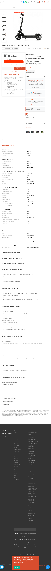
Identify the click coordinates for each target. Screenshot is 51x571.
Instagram (23, 554)
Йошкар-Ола (17, 469)
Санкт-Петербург (18, 443)
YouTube (30, 554)
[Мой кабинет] (34, 2)
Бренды (4, 436)
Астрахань (16, 460)
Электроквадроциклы (33, 441)
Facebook (20, 554)
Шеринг (30, 518)
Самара (16, 456)
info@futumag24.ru (26, 542)
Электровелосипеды (32, 432)
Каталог (4, 428)
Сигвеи (29, 467)
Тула (15, 477)
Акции (4, 430)
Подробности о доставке (35, 104)
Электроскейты (31, 474)
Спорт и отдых (31, 491)
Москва (16, 441)
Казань (15, 447)
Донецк (16, 468)
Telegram (27, 554)
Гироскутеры (31, 451)
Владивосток (17, 464)
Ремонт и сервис (7, 433)
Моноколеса (31, 458)
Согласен (17, 567)
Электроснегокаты (32, 473)
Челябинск (16, 451)
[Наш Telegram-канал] (2, 567)
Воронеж (16, 466)
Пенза (15, 473)
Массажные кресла (32, 476)
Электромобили (31, 462)
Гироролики (30, 464)
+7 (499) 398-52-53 (22, 539)
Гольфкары (30, 466)
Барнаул (16, 462)
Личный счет (43, 428)
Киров (15, 471)
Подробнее (40, 95)
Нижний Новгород (18, 453)
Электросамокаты (32, 430)
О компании (17, 430)
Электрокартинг (31, 460)
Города (16, 439)
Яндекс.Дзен (34, 554)
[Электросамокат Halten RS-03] (28, 27)
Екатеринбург (17, 449)
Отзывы (16, 432)
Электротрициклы (32, 439)
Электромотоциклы (32, 443)
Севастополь (17, 458)
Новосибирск (17, 454)
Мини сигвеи (31, 453)
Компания (17, 428)
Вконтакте (17, 554)
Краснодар (16, 445)
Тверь (15, 475)
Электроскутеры (31, 437)
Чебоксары (16, 479)
